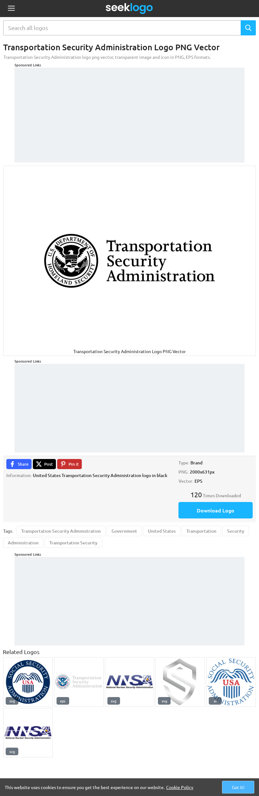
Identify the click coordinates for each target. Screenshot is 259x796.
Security (235, 531)
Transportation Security (73, 543)
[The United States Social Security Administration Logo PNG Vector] (28, 682)
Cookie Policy (179, 787)
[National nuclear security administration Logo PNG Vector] (129, 682)
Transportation (201, 531)
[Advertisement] (129, 112)
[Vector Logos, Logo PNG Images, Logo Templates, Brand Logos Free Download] (129, 8)
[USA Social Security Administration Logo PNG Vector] (231, 682)
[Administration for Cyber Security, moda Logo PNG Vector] (180, 682)
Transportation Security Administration (61, 531)
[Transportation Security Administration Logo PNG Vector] (79, 682)
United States (162, 531)
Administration (23, 543)
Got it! (238, 787)
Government (124, 531)
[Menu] (11, 8)
